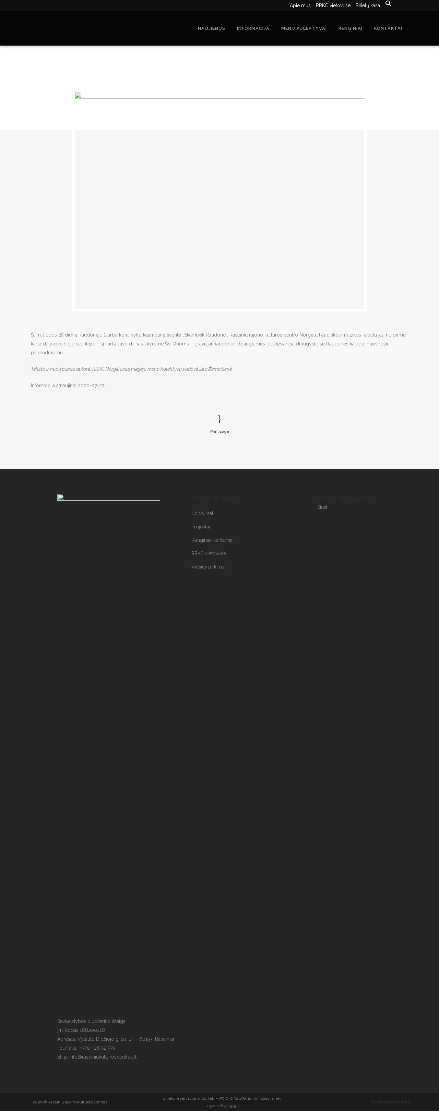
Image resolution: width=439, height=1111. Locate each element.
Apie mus (300, 5)
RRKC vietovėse (333, 5)
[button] (386, 4)
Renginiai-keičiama (212, 540)
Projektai (200, 526)
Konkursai (202, 513)
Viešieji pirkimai (208, 567)
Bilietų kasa (368, 5)
